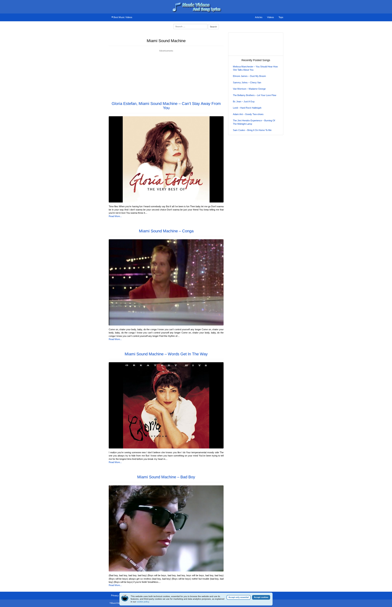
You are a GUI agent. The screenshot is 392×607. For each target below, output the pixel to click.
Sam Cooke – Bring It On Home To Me (252, 130)
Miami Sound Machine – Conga (166, 231)
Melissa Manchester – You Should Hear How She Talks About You (255, 68)
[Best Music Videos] (196, 6)
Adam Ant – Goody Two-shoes (248, 114)
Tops (281, 17)
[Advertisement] (166, 73)
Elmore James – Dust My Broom (249, 76)
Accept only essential (238, 597)
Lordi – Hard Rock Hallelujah (247, 107)
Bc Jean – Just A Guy (244, 101)
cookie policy (143, 601)
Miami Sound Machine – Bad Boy (166, 477)
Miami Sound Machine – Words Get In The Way (166, 354)
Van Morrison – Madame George (249, 88)
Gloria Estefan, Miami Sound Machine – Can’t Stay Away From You (166, 105)
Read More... (115, 216)
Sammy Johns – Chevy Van (247, 82)
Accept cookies (261, 597)
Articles (258, 17)
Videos (270, 17)
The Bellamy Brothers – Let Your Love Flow (254, 95)
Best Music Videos (122, 17)
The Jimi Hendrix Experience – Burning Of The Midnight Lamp (254, 122)
